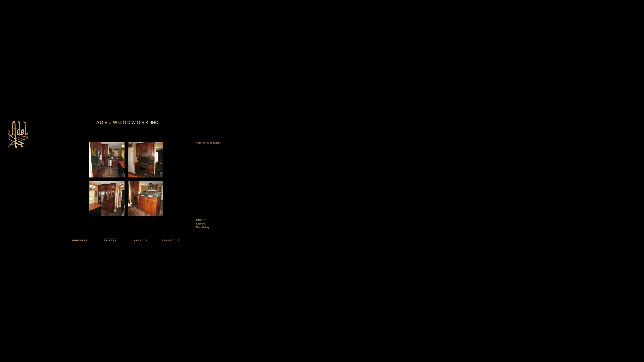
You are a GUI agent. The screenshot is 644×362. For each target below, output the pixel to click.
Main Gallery (202, 227)
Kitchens (200, 223)
